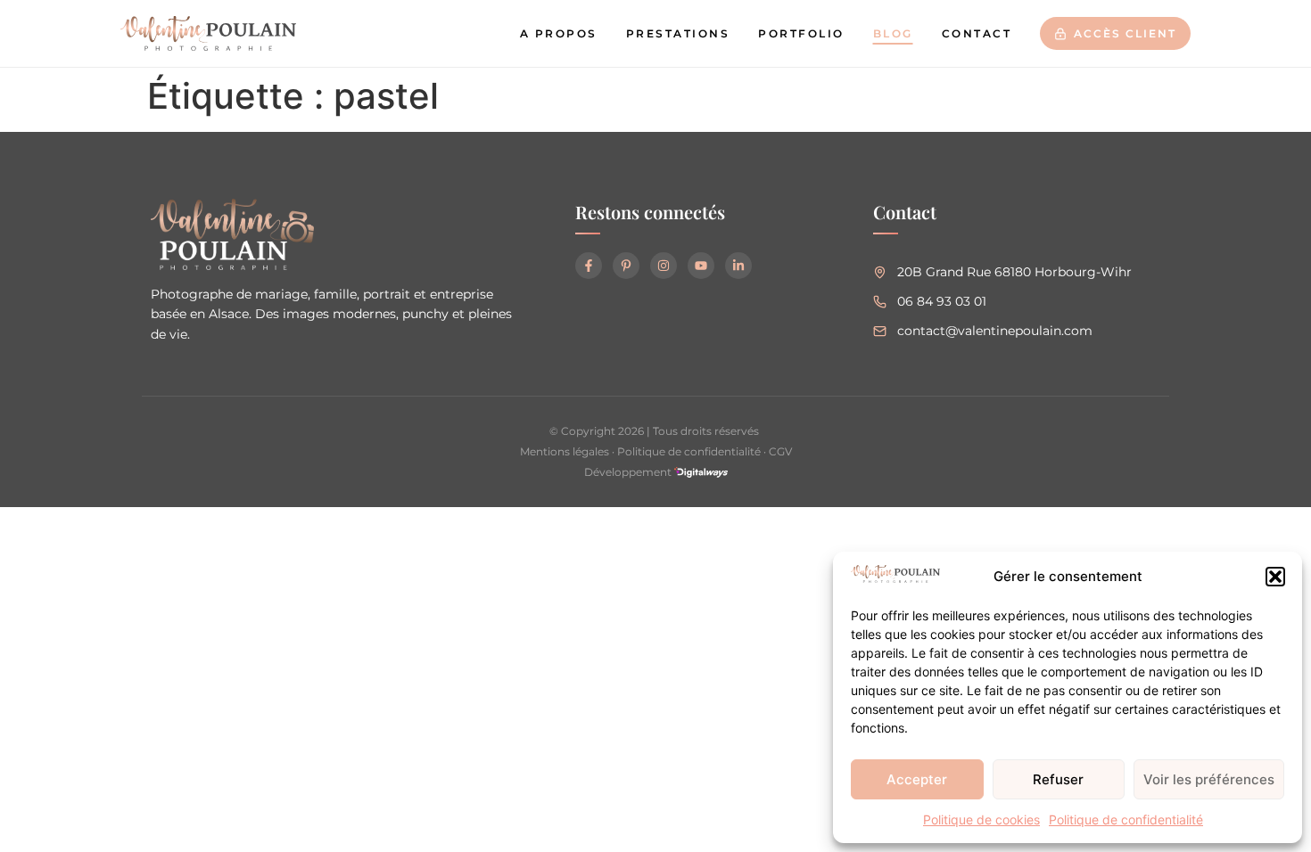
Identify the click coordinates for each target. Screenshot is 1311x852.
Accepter (916, 779)
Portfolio (801, 33)
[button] (1275, 577)
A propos (559, 33)
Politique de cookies (981, 819)
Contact (977, 33)
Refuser (1058, 779)
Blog (893, 33)
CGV (780, 451)
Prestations (678, 33)
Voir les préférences (1208, 779)
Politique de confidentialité (1126, 819)
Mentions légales (564, 451)
